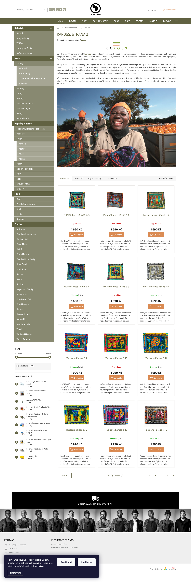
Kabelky (20, 88)
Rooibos (20, 219)
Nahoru (65, 475)
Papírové (23, 68)
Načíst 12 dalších (116, 475)
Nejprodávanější (95, 178)
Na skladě (26, 366)
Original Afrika (13, 552)
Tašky (19, 93)
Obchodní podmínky (59, 544)
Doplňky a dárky (23, 123)
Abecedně (112, 178)
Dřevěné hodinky (25, 103)
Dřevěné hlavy (23, 183)
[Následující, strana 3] (167, 475)
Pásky (19, 113)
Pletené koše (23, 118)
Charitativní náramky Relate (32, 78)
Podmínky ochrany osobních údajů (64, 547)
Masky (19, 163)
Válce (21, 153)
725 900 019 (12, 548)
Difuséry (20, 188)
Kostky (22, 148)
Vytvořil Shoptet (156, 569)
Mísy (19, 173)
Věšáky (20, 43)
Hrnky (19, 214)
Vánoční (22, 143)
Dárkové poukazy (25, 168)
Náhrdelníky (24, 73)
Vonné (22, 158)
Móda (17, 58)
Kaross (83, 40)
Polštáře (21, 133)
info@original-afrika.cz (17, 545)
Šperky (20, 63)
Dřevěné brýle (23, 108)
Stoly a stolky (23, 38)
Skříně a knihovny (25, 53)
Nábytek (19, 28)
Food (17, 194)
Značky (18, 224)
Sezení (20, 33)
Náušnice (23, 83)
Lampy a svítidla (24, 48)
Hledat (45, 10)
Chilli (19, 209)
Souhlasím (86, 562)
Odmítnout (66, 562)
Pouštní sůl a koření (26, 204)
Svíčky (19, 138)
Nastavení (15, 572)
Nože (19, 178)
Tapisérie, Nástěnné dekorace (31, 128)
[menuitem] (60, 21)
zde (43, 566)
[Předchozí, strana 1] (155, 475)
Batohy (20, 98)
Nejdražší (79, 178)
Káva (19, 199)
